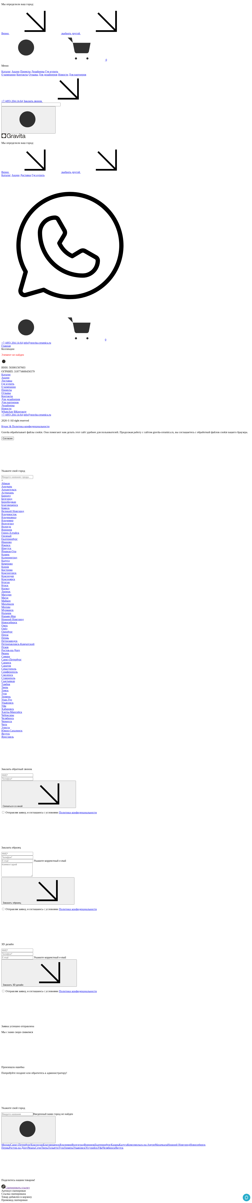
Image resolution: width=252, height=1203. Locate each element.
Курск (4, 585)
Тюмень (6, 696)
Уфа (3, 705)
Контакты (22, 74)
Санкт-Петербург (11, 659)
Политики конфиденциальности (78, 812)
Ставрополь (8, 678)
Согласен (8, 438)
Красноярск (8, 579)
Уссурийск (91, 1147)
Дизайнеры (38, 71)
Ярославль (7, 736)
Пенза (4, 634)
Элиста (5, 727)
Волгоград (7, 523)
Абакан (5, 483)
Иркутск (6, 548)
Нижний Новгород (12, 619)
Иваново (6, 542)
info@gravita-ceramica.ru (37, 342)
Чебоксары (7, 715)
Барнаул (6, 495)
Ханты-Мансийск (11, 712)
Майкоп (6, 600)
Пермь (5, 637)
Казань (5, 554)
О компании (8, 74)
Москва (5, 607)
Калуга (5, 560)
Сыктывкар (8, 681)
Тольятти (53, 1147)
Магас (5, 597)
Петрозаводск (9, 641)
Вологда (6, 526)
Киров (5, 566)
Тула (4, 693)
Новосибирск (9, 622)
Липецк (5, 591)
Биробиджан (8, 501)
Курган (5, 582)
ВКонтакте (20, 411)
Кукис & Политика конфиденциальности (25, 426)
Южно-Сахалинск (11, 730)
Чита (4, 724)
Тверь (4, 687)
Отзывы (33, 74)
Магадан (6, 594)
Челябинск (7, 718)
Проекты (25, 71)
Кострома (7, 569)
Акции (15, 71)
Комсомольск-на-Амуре (141, 1144)
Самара (5, 656)
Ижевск (5, 545)
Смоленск (7, 675)
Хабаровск (7, 709)
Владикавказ (8, 517)
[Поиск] (28, 120)
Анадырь (6, 486)
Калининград (9, 557)
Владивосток (9, 514)
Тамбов (5, 684)
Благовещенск (9, 505)
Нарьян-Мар (8, 616)
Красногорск (8, 573)
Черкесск (6, 721)
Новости (63, 74)
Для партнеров (77, 74)
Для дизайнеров (48, 74)
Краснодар (7, 576)
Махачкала (7, 603)
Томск (5, 690)
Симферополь (9, 671)
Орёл (4, 628)
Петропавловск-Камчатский (17, 644)
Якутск (5, 733)
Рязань (5, 653)
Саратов (6, 665)
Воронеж (6, 529)
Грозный (6, 535)
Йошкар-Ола (8, 551)
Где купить (51, 71)
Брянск (5, 508)
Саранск (6, 662)
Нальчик (6, 613)
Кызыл (5, 588)
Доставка (25, 175)
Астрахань (7, 492)
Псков (5, 647)
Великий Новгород (12, 511)
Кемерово (7, 563)
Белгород (6, 498)
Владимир (7, 520)
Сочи (38, 1147)
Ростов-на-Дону (10, 650)
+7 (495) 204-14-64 (12, 101)
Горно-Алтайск (10, 532)
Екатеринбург (9, 539)
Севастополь (8, 668)
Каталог (6, 71)
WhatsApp (7, 411)
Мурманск (7, 610)
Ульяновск (7, 702)
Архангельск (8, 489)
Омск (4, 625)
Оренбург (7, 631)
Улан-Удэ (6, 699)
